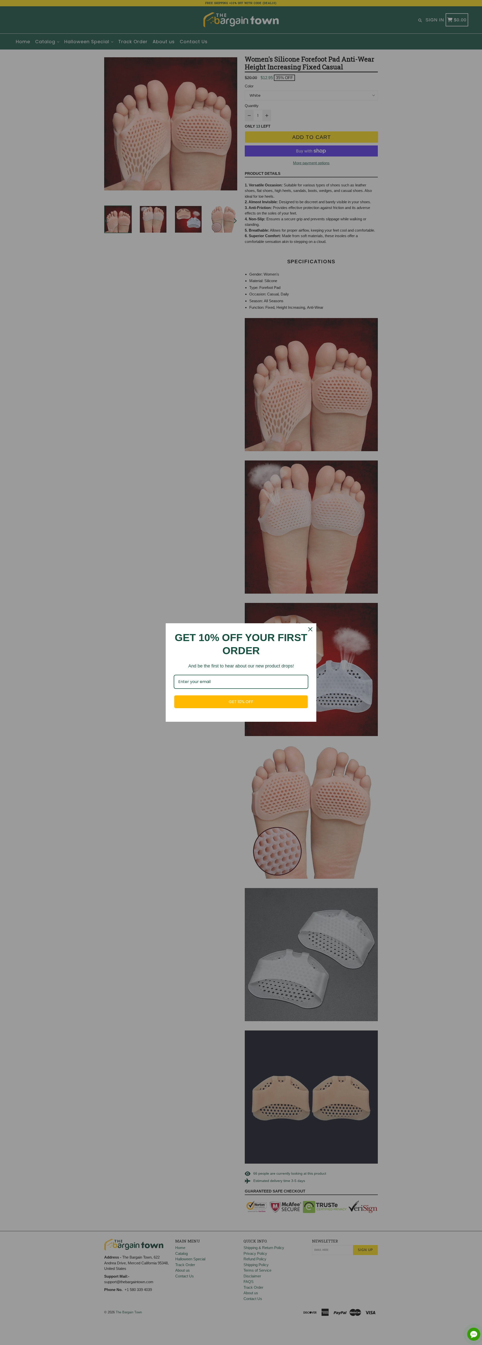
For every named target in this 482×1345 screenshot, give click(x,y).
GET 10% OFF (241, 702)
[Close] (310, 629)
